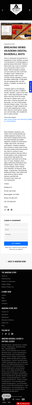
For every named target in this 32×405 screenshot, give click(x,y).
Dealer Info (5, 323)
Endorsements (6, 278)
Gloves (4, 295)
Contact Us (5, 312)
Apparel (4, 300)
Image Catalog (6, 284)
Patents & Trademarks (8, 281)
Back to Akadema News (17, 261)
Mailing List (5, 317)
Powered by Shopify (17, 396)
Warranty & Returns (8, 320)
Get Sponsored (24, 403)
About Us (4, 276)
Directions (5, 314)
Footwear (4, 303)
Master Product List (8, 287)
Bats (3, 298)
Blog (3, 325)
